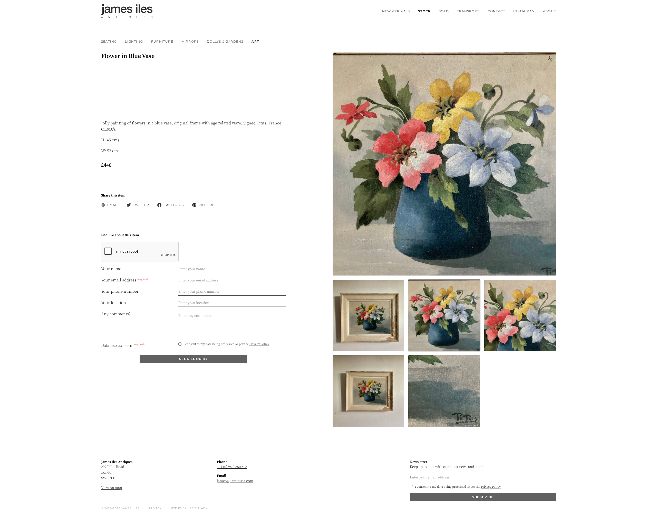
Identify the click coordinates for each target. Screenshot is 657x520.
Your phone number (120, 291)
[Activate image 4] (444, 391)
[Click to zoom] (444, 164)
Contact (496, 11)
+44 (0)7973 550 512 (232, 467)
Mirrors (190, 41)
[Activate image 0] (368, 315)
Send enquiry (193, 359)
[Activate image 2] (520, 315)
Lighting (134, 41)
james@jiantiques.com (235, 481)
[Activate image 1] (444, 315)
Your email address (124, 280)
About (549, 11)
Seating (109, 41)
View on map (111, 488)
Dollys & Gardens (225, 41)
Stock (424, 11)
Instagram (524, 11)
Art (255, 41)
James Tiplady (195, 508)
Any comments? (115, 314)
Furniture (162, 41)
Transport (468, 11)
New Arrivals (396, 11)
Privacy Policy (259, 344)
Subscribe (483, 497)
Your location (113, 302)
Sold (444, 11)
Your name (111, 268)
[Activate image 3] (368, 391)
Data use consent (122, 345)
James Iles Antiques (126, 11)
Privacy (154, 508)
